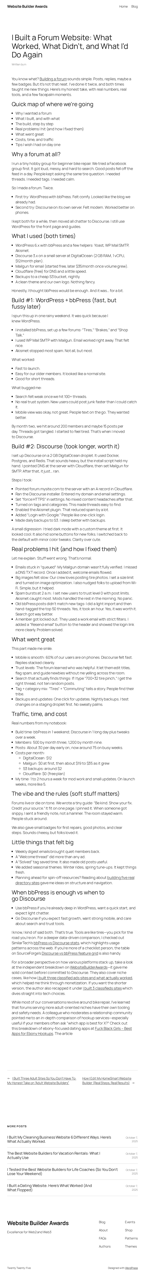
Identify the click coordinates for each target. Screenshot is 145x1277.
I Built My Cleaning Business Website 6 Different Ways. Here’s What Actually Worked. (59, 1139)
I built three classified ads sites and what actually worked (84, 977)
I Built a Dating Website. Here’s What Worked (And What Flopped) (49, 1188)
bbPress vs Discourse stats (56, 942)
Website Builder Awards (27, 6)
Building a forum (53, 78)
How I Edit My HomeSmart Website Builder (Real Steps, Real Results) (106, 1080)
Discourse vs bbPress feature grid (70, 953)
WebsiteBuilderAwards (88, 967)
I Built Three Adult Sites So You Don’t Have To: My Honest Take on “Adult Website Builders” (41, 1080)
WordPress (131, 1268)
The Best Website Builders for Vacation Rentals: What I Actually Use (53, 1155)
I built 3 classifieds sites (102, 988)
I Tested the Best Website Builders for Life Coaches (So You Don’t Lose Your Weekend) (62, 1171)
